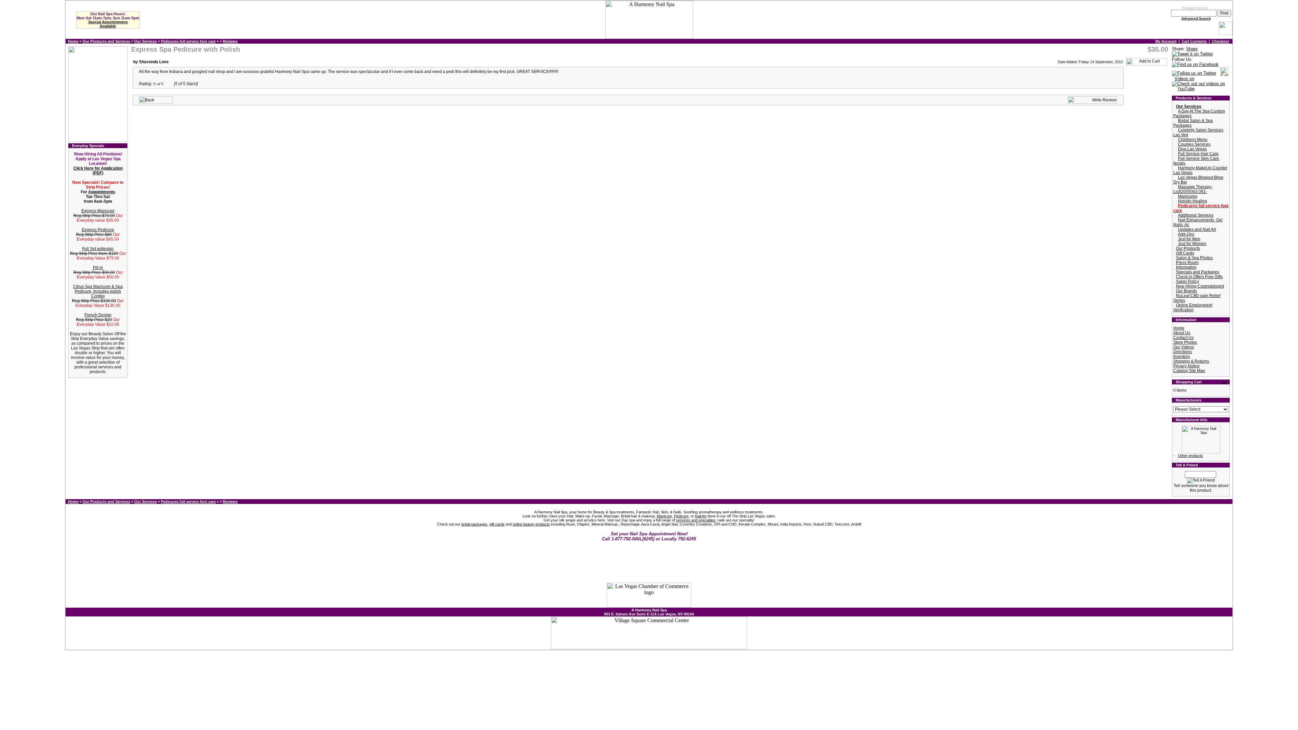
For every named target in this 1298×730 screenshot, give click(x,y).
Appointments (101, 192)
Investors (1181, 356)
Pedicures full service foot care (188, 41)
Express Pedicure (98, 229)
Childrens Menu (1192, 139)
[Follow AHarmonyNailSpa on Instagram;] (1224, 73)
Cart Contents (1194, 41)
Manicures (1187, 196)
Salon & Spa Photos (1194, 258)
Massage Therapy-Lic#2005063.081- (1192, 189)
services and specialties (696, 520)
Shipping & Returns (1191, 361)
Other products (1190, 456)
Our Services (145, 41)
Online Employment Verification (1192, 307)
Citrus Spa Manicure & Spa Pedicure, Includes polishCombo (98, 291)
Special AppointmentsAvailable (108, 24)
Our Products (1188, 248)
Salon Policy (1187, 281)
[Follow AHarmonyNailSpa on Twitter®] (1194, 73)
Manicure (664, 516)
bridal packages (474, 524)
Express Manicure (98, 211)
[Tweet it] (1192, 54)
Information (1186, 267)
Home (73, 41)
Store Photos (1185, 342)
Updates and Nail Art (1197, 229)
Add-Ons (1186, 234)
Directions (1182, 351)
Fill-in (98, 267)
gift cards (497, 524)
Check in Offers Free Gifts (1199, 276)
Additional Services (1195, 215)
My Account (1166, 41)
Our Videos (1183, 347)
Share (1192, 48)
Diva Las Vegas (1192, 149)
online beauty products (531, 524)
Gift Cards (1185, 253)
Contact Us (1183, 337)
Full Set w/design (98, 248)
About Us (1181, 333)
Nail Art (700, 516)
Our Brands (1186, 291)
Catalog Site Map (1189, 370)
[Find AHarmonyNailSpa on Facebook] (1195, 64)
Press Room (1187, 262)
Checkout (1220, 41)
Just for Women (1192, 243)
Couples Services (1194, 144)
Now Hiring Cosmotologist (1200, 286)
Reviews (230, 41)
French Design (98, 315)
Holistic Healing (1192, 201)
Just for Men (1189, 239)
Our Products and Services (106, 41)
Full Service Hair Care (1198, 153)
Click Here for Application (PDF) (98, 170)
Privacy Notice (1186, 366)
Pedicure (681, 516)
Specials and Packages (1197, 272)
